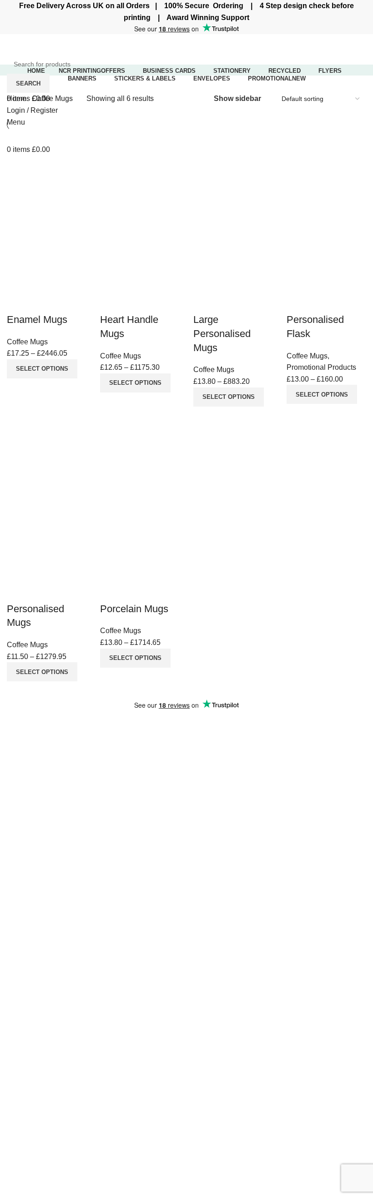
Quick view (18, 301)
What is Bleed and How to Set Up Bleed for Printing (276, 735)
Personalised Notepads (45, 945)
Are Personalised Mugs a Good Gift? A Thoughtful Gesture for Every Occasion (273, 811)
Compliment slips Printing (48, 928)
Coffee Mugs (27, 342)
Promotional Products (321, 367)
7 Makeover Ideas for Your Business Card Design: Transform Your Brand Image (273, 784)
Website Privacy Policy (293, 877)
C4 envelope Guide (162, 915)
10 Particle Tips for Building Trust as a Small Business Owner (264, 756)
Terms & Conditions (287, 928)
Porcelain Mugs (134, 608)
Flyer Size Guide (158, 896)
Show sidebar (237, 98)
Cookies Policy (280, 894)
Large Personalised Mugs (222, 333)
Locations (22, 979)
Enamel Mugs (37, 319)
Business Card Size (163, 877)
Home (17, 98)
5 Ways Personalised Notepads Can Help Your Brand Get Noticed (279, 838)
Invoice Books (29, 894)
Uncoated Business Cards (49, 962)
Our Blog (270, 911)
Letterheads (26, 911)
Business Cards (32, 877)
